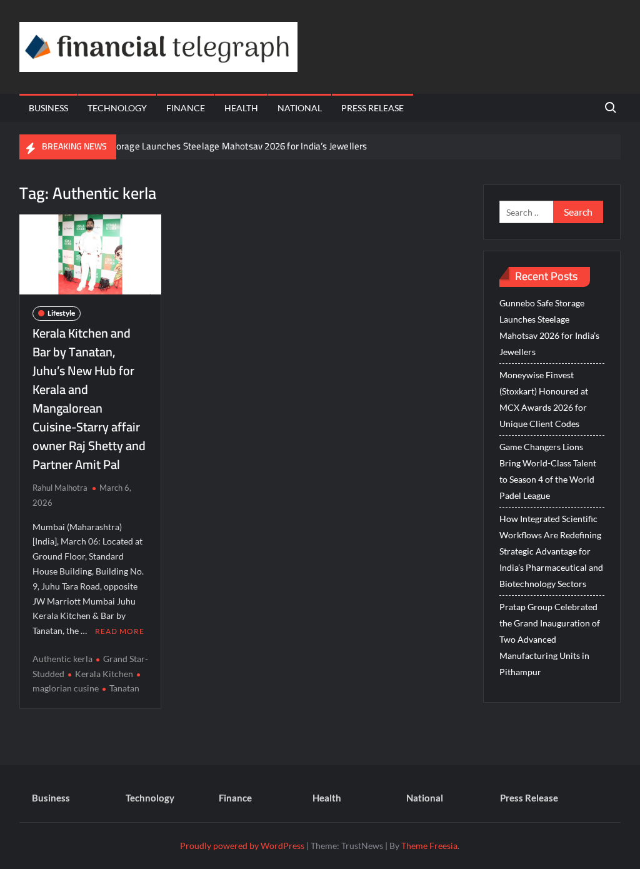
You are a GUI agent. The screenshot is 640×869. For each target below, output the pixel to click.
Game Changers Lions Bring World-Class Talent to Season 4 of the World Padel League (547, 471)
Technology (117, 108)
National (300, 108)
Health (241, 108)
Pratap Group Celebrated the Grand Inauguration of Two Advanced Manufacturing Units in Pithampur (549, 639)
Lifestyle (61, 313)
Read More (119, 631)
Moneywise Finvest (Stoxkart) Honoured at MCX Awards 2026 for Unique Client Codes (543, 399)
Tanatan (124, 688)
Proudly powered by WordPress (242, 845)
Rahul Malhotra (60, 488)
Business (48, 108)
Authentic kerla (62, 658)
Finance (185, 108)
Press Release (372, 108)
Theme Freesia (429, 845)
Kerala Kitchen (104, 673)
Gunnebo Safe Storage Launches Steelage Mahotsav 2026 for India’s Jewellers (208, 146)
